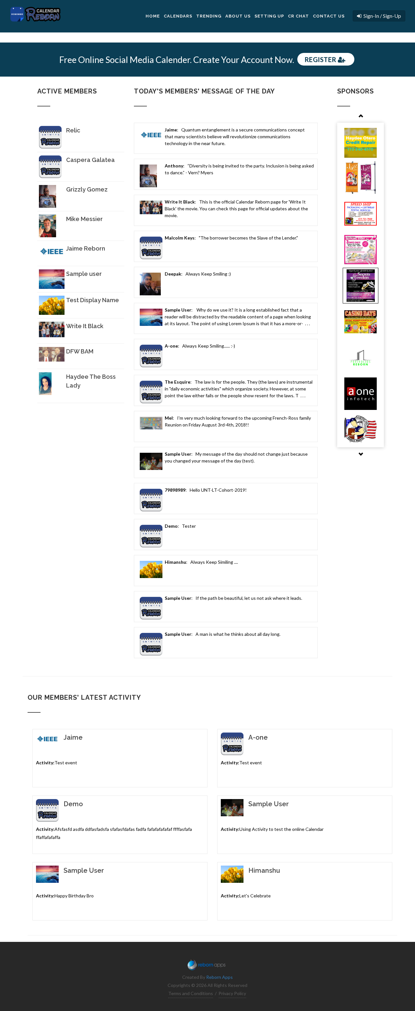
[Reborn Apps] (208, 963)
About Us (238, 16)
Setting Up (269, 16)
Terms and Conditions (190, 993)
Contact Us (329, 16)
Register (321, 59)
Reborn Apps (219, 977)
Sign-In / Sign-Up (381, 16)
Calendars (178, 16)
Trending (208, 16)
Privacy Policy (232, 993)
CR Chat (298, 16)
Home (153, 16)
